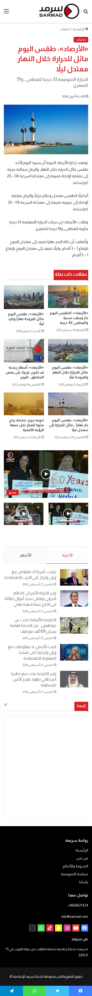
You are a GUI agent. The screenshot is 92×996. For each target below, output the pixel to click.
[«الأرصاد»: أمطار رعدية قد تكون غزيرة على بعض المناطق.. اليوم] (24, 351)
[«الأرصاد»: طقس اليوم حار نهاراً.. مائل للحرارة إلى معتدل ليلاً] (68, 403)
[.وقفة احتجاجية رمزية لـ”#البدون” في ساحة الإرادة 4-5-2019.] (68, 514)
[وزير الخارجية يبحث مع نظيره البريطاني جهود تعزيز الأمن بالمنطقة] (74, 679)
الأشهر (25, 555)
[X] (32, 928)
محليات (65, 29)
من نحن (82, 858)
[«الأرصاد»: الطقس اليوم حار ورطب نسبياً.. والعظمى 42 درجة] (68, 296)
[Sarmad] (59, 11)
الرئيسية (79, 29)
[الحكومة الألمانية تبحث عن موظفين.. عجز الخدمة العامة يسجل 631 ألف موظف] (74, 625)
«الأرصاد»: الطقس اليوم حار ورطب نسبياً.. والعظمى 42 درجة (69, 318)
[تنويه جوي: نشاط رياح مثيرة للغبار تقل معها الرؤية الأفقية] (24, 403)
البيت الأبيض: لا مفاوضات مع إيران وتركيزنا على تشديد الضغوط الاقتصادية (32, 652)
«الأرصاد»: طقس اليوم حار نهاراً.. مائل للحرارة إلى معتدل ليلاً (68, 425)
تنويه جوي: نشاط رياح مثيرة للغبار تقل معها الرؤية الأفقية (26, 425)
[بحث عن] (85, 13)
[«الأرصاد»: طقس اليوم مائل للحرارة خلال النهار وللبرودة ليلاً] (68, 351)
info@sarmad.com (74, 916)
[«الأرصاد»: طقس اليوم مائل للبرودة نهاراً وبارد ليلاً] (24, 297)
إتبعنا (81, 706)
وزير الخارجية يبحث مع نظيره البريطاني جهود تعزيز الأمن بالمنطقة (33, 679)
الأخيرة (67, 555)
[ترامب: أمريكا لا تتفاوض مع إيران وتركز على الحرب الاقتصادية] (74, 577)
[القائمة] (6, 13)
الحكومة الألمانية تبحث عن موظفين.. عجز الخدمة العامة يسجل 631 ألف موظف (33, 625)
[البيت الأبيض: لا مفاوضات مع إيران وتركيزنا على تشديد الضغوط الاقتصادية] (74, 652)
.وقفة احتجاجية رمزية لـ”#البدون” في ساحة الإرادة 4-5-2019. (71, 536)
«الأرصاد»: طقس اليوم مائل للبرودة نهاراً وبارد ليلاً (26, 319)
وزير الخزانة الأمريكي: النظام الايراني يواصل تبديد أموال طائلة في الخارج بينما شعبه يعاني (30, 599)
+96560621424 (78, 905)
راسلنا (83, 882)
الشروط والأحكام (75, 866)
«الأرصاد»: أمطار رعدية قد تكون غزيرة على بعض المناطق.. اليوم (25, 372)
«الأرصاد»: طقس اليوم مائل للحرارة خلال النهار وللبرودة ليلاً (70, 372)
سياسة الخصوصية (74, 874)
